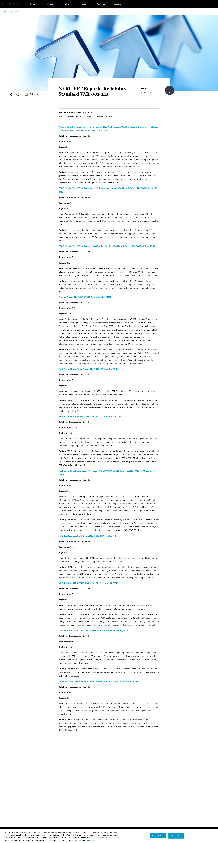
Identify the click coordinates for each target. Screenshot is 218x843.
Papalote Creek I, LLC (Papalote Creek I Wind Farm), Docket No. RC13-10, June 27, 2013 (100, 681)
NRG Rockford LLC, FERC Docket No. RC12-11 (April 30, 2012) (87, 536)
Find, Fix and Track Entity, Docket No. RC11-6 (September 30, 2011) (90, 369)
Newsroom (83, 4)
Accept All (176, 836)
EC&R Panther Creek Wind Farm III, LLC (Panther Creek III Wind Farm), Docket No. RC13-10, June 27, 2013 (108, 246)
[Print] (19, 94)
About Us (101, 4)
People (33, 4)
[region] (109, 836)
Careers (117, 4)
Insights (65, 4)
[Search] (214, 4)
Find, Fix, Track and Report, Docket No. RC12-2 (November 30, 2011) (90, 416)
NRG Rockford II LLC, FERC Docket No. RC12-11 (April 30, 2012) (88, 583)
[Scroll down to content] (169, 90)
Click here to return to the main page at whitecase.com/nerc (85, 114)
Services (49, 4)
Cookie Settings (158, 836)
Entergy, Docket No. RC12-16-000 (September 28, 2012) (85, 297)
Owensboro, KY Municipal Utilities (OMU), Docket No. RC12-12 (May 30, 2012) (95, 630)
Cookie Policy (92, 840)
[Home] (11, 3)
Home (5, 11)
